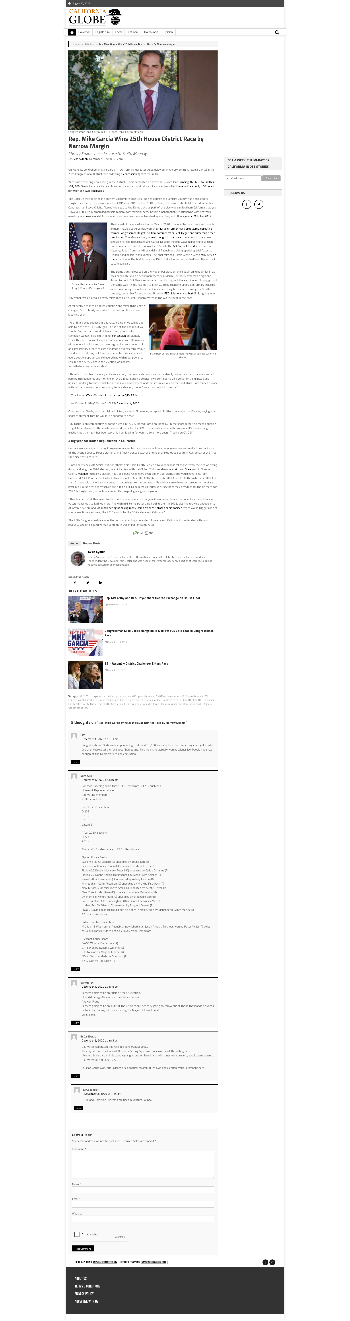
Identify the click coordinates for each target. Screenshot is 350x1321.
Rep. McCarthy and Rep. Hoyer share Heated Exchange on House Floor (152, 598)
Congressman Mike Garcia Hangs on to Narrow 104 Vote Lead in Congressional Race (159, 633)
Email (76, 1199)
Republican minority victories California (139, 704)
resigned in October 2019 (195, 216)
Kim (176, 469)
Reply (76, 762)
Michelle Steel (97, 704)
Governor (84, 32)
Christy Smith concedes (132, 700)
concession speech (134, 174)
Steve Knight (195, 704)
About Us (81, 1278)
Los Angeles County (78, 704)
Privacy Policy (84, 1294)
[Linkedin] (101, 582)
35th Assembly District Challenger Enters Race (136, 663)
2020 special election (192, 696)
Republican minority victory (174, 704)
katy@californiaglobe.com (105, 1262)
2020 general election (143, 696)
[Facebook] (75, 582)
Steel (188, 469)
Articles (89, 44)
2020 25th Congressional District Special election (105, 696)
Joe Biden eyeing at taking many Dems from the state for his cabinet (139, 508)
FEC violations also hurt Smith (182, 293)
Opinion (168, 32)
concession (119, 335)
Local (118, 32)
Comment (79, 1149)
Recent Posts (91, 543)
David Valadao (153, 700)
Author (74, 543)
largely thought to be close (164, 237)
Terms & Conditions (87, 1286)
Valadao (83, 473)
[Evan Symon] (78, 558)
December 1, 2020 (127, 403)
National (133, 32)
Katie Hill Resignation (203, 700)
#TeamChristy (93, 395)
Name (76, 1184)
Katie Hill (186, 700)
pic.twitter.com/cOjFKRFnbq (121, 395)
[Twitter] (88, 582)
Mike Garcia (112, 704)
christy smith (112, 700)
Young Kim (82, 708)
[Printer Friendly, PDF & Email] (143, 533)
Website (77, 1213)
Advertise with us (86, 1301)
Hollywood (151, 32)
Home (76, 44)
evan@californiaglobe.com (153, 1262)
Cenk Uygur (99, 700)
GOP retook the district (187, 246)
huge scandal (93, 216)
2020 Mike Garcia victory (168, 696)
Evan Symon (80, 159)
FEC (179, 700)
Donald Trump (169, 700)
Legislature (102, 32)
